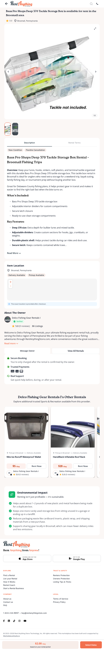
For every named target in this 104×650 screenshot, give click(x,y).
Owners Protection (61, 578)
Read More (12, 253)
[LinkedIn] (9, 620)
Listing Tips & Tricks (62, 582)
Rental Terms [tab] (74, 143)
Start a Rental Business (13, 588)
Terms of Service (60, 599)
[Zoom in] (10, 282)
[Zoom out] (10, 286)
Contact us (8, 602)
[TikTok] (14, 620)
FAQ (5, 605)
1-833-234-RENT (11, 613)
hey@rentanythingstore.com (34, 613)
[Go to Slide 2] (15, 129)
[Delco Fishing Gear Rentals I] (7, 319)
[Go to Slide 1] (7, 129)
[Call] (97, 3)
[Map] (52, 289)
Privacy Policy (59, 602)
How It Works (9, 582)
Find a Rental (9, 575)
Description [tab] (29, 143)
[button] (52, 71)
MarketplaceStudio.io (11, 636)
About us (7, 599)
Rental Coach (9, 585)
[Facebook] (4, 620)
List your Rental (10, 578)
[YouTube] (25, 620)
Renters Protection (61, 575)
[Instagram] (19, 620)
